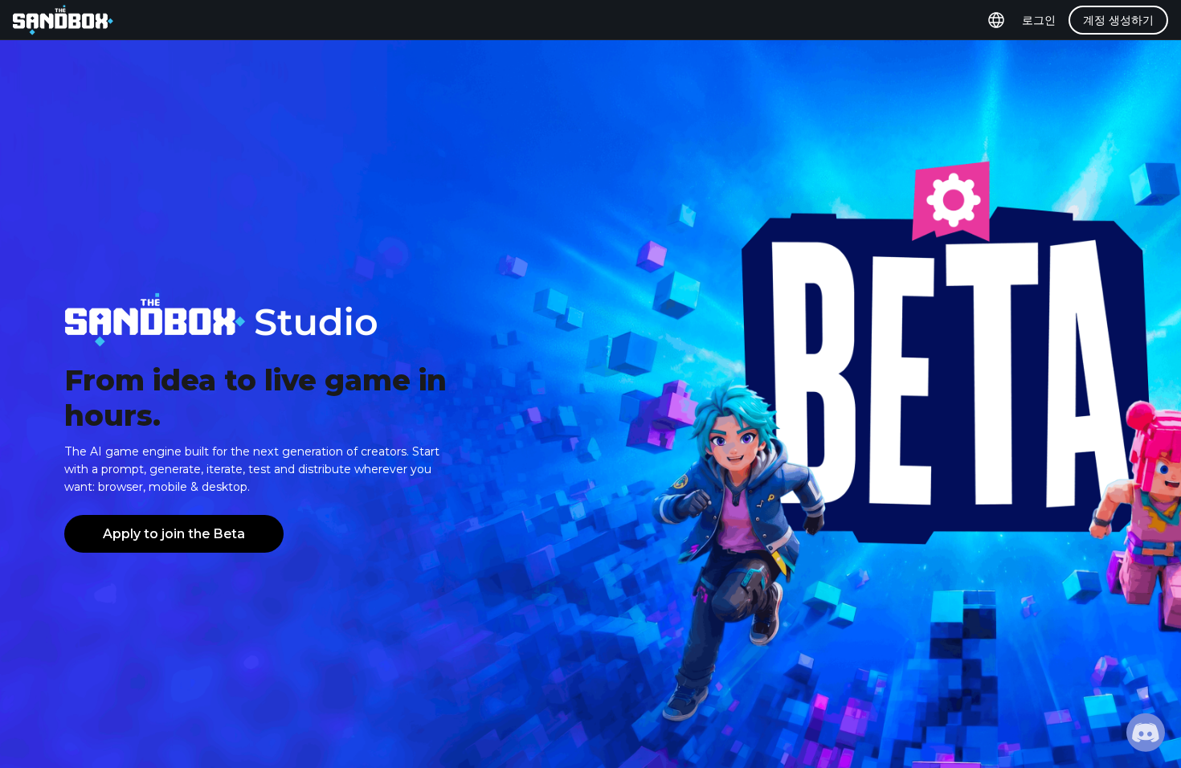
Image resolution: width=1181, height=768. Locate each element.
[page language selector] (996, 20)
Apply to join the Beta (174, 533)
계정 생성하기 (1118, 20)
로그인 (1039, 20)
